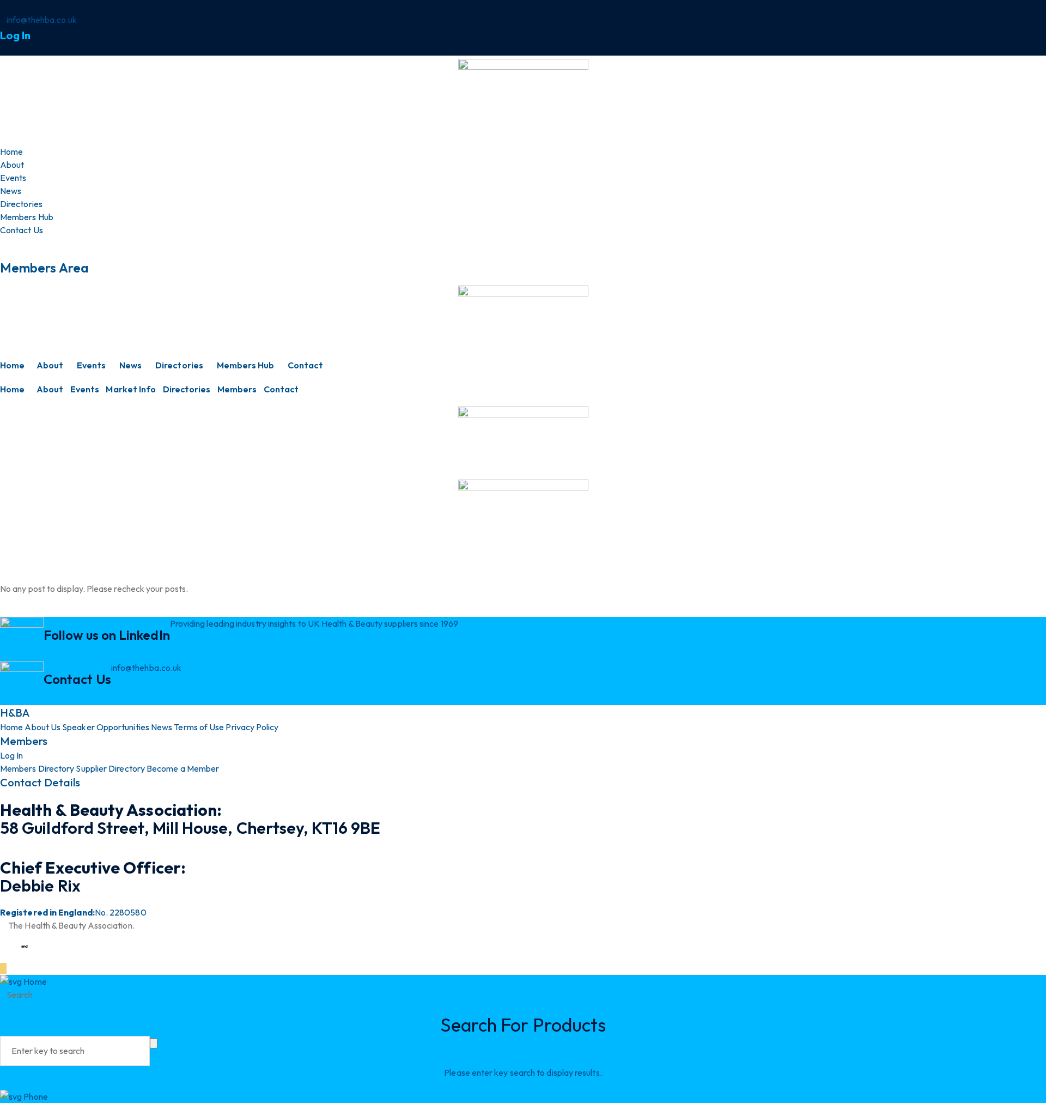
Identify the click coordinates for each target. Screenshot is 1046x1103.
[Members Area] (3, 243)
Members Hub (246, 365)
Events (91, 365)
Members (237, 389)
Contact (305, 365)
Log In (15, 35)
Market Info (131, 389)
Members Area (44, 267)
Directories (179, 365)
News (130, 365)
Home (12, 365)
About (50, 365)
